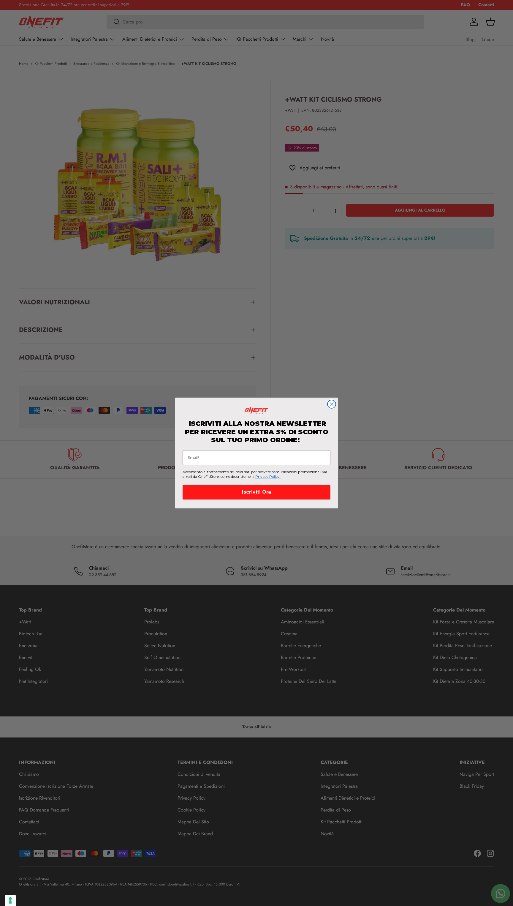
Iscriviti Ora (256, 492)
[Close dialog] (331, 404)
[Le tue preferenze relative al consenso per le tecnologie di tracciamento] (10, 900)
